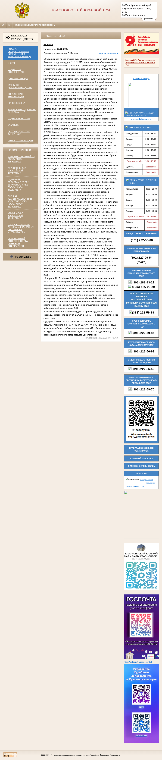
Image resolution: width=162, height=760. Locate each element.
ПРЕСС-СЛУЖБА (16, 103)
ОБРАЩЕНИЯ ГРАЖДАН (20, 140)
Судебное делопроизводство (34, 25)
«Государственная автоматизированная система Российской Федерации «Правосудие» (85, 755)
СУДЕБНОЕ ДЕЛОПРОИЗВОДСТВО (20, 86)
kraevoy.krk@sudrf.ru (141, 119)
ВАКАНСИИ (13, 125)
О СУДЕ (12, 63)
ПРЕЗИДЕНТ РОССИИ (19, 150)
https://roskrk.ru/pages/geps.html (138, 662)
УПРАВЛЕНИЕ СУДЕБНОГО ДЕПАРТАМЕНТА (22, 110)
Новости (48, 44)
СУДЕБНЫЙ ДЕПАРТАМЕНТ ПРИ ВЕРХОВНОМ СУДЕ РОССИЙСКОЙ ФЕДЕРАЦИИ (18, 184)
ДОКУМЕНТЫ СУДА (18, 78)
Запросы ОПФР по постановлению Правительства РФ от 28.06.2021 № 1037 (140, 62)
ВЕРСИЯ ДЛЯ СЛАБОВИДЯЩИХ (22, 37)
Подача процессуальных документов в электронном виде (19, 53)
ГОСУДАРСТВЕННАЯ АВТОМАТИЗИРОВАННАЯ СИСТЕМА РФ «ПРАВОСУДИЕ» (21, 228)
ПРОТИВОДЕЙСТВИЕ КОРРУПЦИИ (19, 132)
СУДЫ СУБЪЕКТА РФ (19, 118)
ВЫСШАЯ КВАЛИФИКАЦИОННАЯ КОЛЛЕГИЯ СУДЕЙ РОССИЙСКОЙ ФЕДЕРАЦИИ (20, 201)
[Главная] (3, 25)
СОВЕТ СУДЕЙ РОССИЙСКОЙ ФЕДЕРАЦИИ (15, 215)
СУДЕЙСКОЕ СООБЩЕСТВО (16, 70)
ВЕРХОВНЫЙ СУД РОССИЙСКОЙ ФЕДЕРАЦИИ (17, 170)
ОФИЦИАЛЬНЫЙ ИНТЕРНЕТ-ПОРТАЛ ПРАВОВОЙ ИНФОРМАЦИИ (18, 242)
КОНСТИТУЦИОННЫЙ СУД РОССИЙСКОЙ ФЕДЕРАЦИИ (22, 159)
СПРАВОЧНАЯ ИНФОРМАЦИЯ (16, 95)
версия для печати (108, 53)
